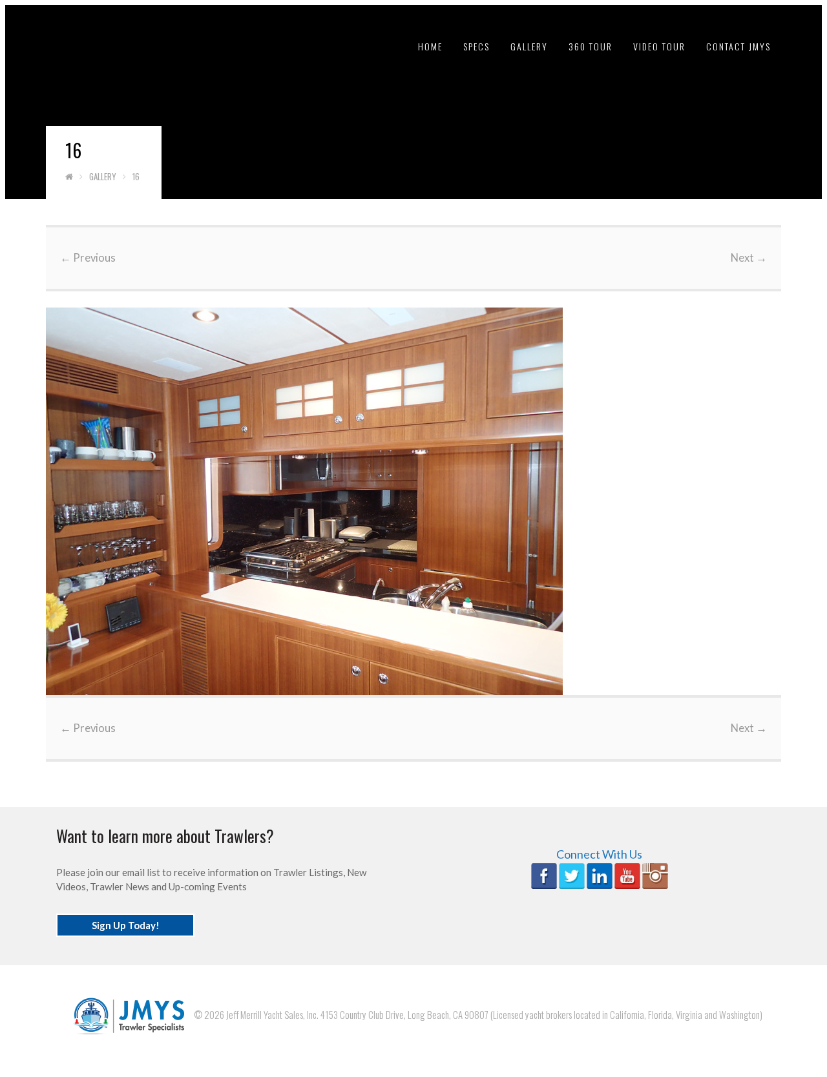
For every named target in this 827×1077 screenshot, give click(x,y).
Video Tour (659, 46)
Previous (88, 257)
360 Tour (590, 46)
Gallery (529, 46)
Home (430, 46)
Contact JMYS (738, 46)
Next (749, 257)
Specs (476, 46)
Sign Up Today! (126, 925)
